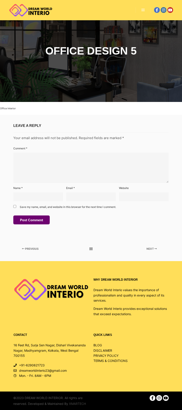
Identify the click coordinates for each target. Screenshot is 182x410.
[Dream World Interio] (30, 10)
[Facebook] (157, 10)
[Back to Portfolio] (91, 249)
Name (18, 188)
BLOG (97, 345)
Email (70, 188)
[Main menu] (143, 10)
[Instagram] (163, 10)
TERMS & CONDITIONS (110, 361)
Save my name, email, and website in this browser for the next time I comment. (68, 207)
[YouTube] (170, 10)
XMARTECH (77, 404)
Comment (20, 148)
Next (150, 248)
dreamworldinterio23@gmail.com (43, 370)
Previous (31, 248)
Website (124, 188)
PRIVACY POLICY (106, 355)
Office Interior (8, 108)
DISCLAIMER (102, 350)
